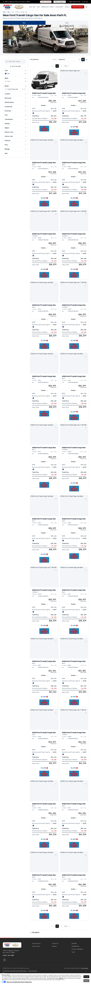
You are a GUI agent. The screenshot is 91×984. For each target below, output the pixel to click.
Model (7, 86)
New (34, 7)
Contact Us (55, 943)
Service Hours (36, 943)
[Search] (7, 61)
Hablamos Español (45, 1)
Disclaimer (35, 932)
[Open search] (86, 7)
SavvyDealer (84, 968)
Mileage (7, 149)
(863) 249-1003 (8, 955)
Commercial (8, 106)
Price (6, 145)
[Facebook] (4, 960)
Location (7, 94)
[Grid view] (83, 59)
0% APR (73, 127)
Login (73, 952)
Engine (7, 128)
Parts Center (36, 946)
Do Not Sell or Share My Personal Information (15, 971)
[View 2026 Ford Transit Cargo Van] (44, 80)
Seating (7, 123)
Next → (67, 66)
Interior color (9, 136)
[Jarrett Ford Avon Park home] (14, 7)
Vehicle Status (9, 102)
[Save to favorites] (55, 73)
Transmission (9, 119)
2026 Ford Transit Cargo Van (44, 93)
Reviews (54, 946)
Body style (8, 98)
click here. (61, 978)
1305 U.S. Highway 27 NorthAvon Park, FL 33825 (11, 951)
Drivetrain (8, 111)
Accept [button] (86, 976)
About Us (68, 7)
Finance (52, 7)
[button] (44, 128)
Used (39, 7)
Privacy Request (32, 971)
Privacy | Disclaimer (77, 949)
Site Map (74, 943)
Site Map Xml (75, 946)
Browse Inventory (78, 7)
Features (7, 140)
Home (30, 7)
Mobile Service (45, 7)
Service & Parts (59, 7)
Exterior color (9, 132)
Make (6, 78)
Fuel (6, 115)
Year (6, 153)
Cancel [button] (86, 980)
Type (6, 70)
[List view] (86, 59)
